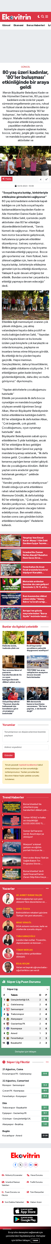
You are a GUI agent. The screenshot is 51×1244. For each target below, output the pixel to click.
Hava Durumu (37, 1175)
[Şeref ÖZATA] (8, 912)
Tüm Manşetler (37, 1192)
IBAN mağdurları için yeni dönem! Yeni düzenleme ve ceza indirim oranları (30, 901)
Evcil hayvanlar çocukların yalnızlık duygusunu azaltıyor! (37, 648)
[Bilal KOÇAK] (8, 967)
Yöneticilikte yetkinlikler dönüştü (29, 955)
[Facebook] (15, 1165)
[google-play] (25, 1220)
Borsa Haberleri (36, 25)
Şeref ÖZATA (23, 909)
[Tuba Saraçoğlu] (8, 940)
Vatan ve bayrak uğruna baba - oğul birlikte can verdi (32, 969)
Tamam (35, 1240)
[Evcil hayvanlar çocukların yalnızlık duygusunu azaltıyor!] (38, 637)
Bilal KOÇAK (22, 964)
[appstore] (25, 1211)
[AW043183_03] (25, 305)
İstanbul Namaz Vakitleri (11, 1183)
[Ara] (42, 17)
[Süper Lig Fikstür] (47, 1062)
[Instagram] (25, 1165)
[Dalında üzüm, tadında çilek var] (13, 637)
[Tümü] (47, 889)
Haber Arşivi (36, 1202)
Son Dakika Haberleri (14, 1202)
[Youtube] (35, 1165)
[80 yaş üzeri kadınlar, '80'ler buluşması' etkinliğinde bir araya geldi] (25, 161)
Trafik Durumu (36, 1182)
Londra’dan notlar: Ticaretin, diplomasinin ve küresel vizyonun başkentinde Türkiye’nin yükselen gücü (31, 942)
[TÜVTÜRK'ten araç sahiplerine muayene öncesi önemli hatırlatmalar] (38, 662)
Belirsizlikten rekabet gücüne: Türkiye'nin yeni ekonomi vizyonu (32, 914)
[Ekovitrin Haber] (17, 16)
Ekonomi (18, 25)
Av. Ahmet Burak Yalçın (29, 895)
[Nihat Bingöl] (8, 926)
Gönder (8, 755)
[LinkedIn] (30, 1165)
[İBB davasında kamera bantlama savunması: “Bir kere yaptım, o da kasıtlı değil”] (38, 693)
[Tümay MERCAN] (8, 953)
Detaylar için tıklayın (25, 1052)
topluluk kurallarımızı (28, 765)
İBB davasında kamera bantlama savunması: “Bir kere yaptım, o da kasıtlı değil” (37, 706)
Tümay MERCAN (24, 950)
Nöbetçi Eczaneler (13, 1175)
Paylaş (8, 179)
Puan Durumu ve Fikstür (11, 1193)
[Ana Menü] (46, 17)
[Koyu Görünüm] (39, 17)
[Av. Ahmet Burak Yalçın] (8, 898)
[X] (20, 1165)
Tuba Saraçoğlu (25, 936)
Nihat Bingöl (23, 923)
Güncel (6, 25)
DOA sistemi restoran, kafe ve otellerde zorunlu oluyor (31, 928)
